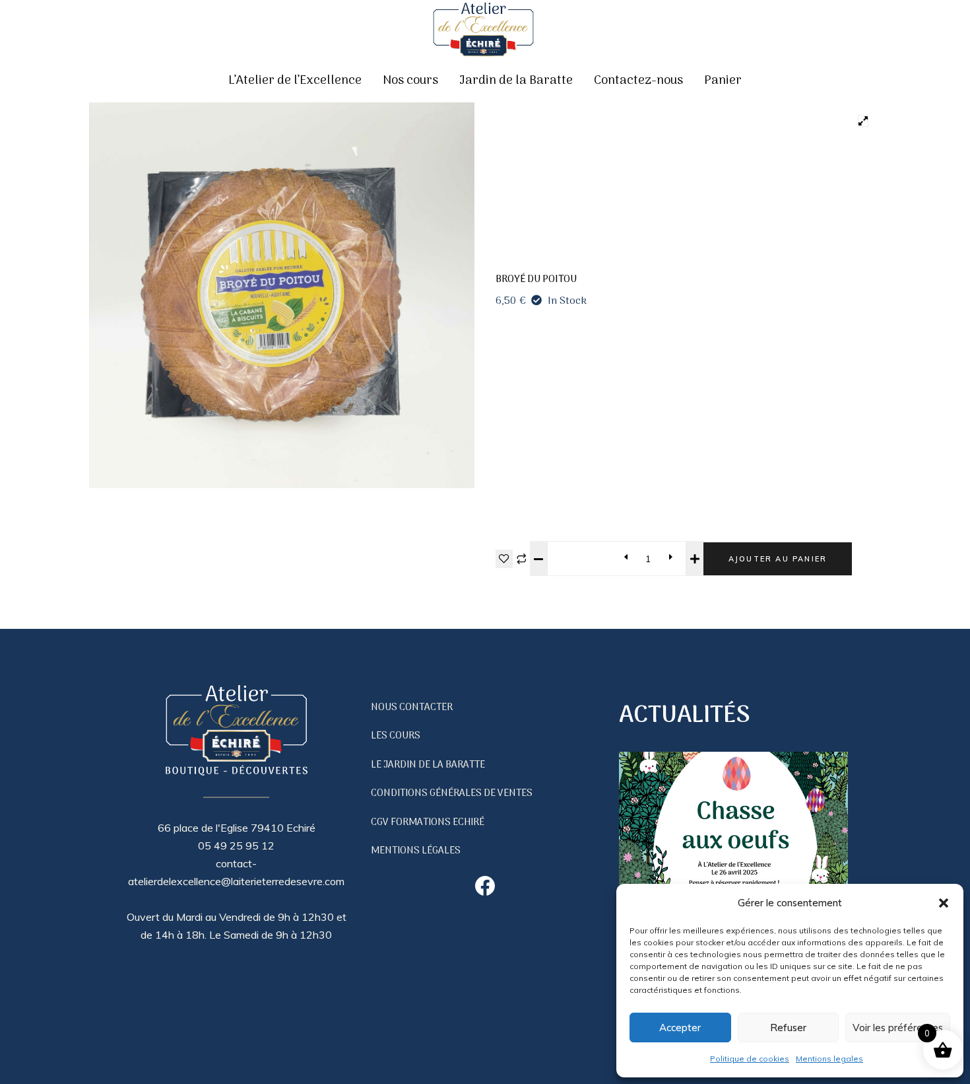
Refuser (788, 1027)
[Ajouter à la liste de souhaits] (504, 559)
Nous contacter (412, 707)
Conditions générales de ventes (452, 793)
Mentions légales (416, 851)
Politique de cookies (749, 1059)
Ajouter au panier (777, 558)
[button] (943, 903)
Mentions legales (829, 1059)
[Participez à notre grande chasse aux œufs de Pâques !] (733, 866)
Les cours (395, 736)
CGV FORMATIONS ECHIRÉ (427, 822)
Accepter (680, 1027)
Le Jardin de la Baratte (428, 765)
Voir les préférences (898, 1027)
